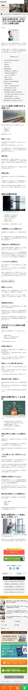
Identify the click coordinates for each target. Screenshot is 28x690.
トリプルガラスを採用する (10, 75)
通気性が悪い (7, 66)
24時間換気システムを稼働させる (11, 70)
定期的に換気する (8, 83)
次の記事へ (19, 573)
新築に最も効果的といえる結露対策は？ (13, 98)
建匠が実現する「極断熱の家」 (8, 281)
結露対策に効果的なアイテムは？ (11, 96)
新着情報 (3, 621)
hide (17, 56)
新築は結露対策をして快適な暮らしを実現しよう (13, 100)
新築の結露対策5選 (7, 68)
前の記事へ (5, 573)
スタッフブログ (7, 14)
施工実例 (17, 625)
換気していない (8, 62)
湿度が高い (7, 64)
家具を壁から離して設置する (10, 87)
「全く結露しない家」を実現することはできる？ (14, 94)
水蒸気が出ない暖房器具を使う (11, 72)
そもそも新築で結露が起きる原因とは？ (12, 60)
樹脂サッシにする (8, 77)
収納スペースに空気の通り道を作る (12, 85)
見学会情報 (17, 621)
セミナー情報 (4, 625)
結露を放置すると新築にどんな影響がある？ (14, 91)
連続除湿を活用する (9, 79)
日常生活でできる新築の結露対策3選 (11, 81)
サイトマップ (18, 681)
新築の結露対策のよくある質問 (10, 89)
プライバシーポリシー (6, 681)
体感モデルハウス (5, 628)
